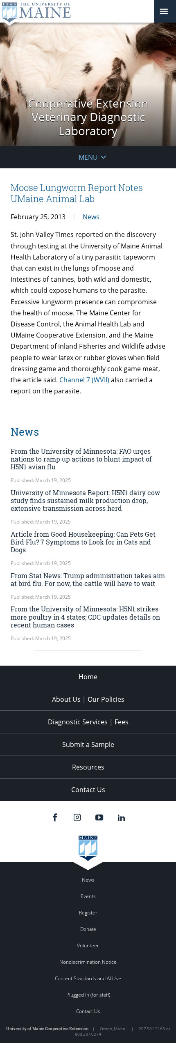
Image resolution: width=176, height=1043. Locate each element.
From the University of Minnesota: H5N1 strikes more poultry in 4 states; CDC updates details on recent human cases (85, 616)
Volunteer (88, 945)
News (91, 216)
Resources (88, 767)
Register (88, 912)
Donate (88, 929)
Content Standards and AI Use (88, 978)
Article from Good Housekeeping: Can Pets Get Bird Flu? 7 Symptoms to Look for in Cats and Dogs (83, 542)
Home (88, 676)
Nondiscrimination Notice (88, 961)
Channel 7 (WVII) (84, 379)
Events (88, 896)
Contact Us (88, 789)
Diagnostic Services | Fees (88, 721)
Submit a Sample (88, 744)
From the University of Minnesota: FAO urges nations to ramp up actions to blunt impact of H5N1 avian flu (81, 459)
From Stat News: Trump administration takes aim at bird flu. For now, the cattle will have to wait (88, 579)
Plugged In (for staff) (88, 994)
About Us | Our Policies (88, 699)
